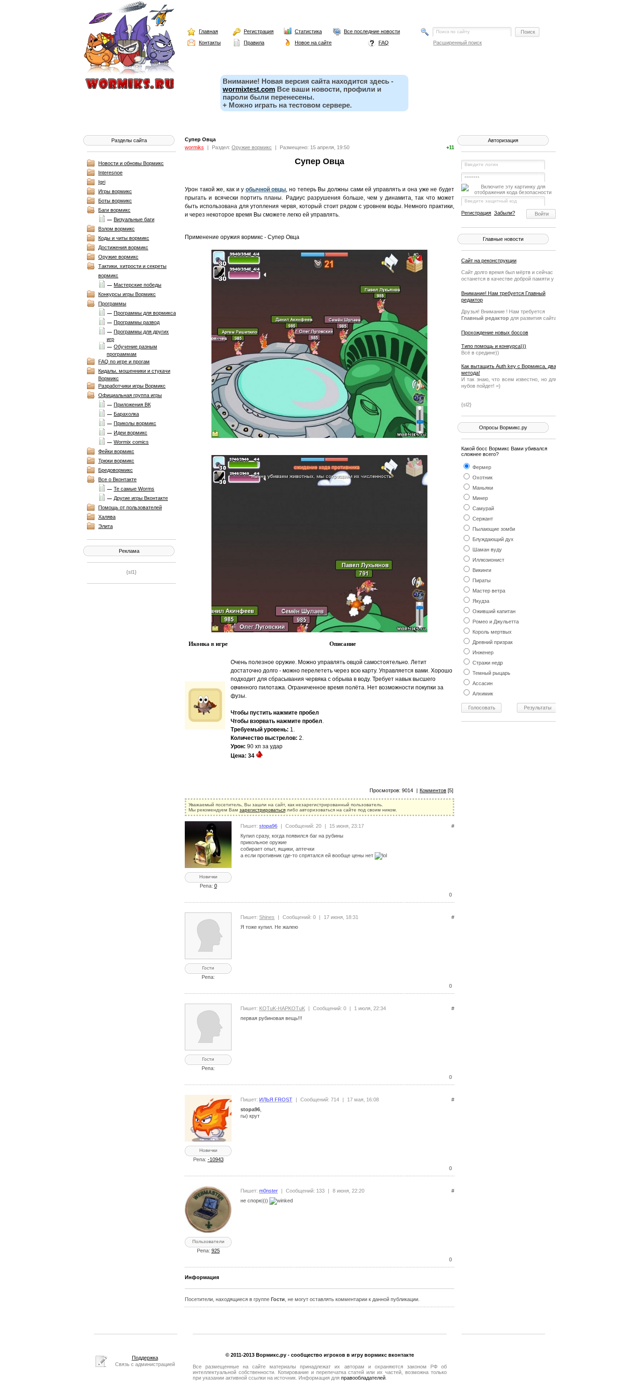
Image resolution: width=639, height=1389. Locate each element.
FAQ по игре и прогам (124, 361)
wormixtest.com (249, 89)
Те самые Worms (134, 489)
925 (215, 1250)
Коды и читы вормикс (123, 238)
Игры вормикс (115, 191)
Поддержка (145, 1357)
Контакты (210, 42)
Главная (208, 31)
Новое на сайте (313, 42)
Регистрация (259, 31)
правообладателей (363, 1378)
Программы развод (137, 322)
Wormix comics (131, 442)
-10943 (216, 1159)
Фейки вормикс (116, 451)
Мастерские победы (137, 285)
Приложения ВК (132, 404)
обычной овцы (266, 189)
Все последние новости (372, 31)
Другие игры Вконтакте (141, 498)
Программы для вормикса (145, 313)
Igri (101, 182)
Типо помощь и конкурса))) (493, 346)
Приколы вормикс (135, 423)
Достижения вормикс (123, 247)
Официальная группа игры (130, 395)
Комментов (433, 790)
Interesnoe (110, 172)
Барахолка (126, 414)
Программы (112, 303)
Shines (267, 917)
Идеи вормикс (130, 432)
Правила (254, 42)
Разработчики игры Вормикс (132, 386)
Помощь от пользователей (130, 507)
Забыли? (504, 213)
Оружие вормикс (118, 257)
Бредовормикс (115, 470)
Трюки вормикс (116, 460)
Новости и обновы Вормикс (131, 163)
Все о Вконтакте (117, 479)
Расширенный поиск (457, 42)
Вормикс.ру (271, 1355)
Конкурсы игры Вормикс (127, 294)
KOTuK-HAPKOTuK (282, 1008)
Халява (107, 517)
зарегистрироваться (262, 809)
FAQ (383, 42)
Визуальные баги (134, 219)
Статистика (308, 31)
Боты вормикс (115, 200)
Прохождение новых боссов (494, 332)
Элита (105, 526)
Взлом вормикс (116, 229)
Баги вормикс (114, 210)
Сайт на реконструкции (488, 260)
